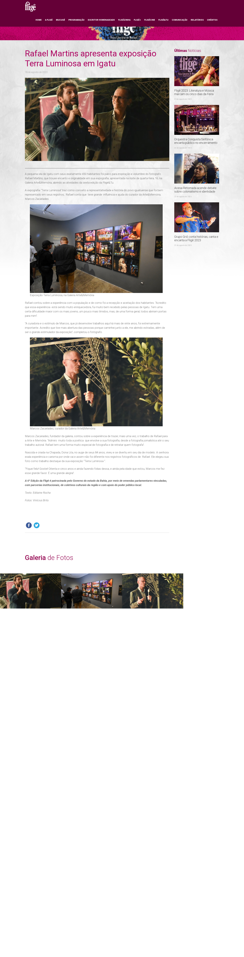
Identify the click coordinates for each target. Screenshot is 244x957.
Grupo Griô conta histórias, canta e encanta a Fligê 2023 (196, 238)
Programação (76, 20)
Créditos (212, 20)
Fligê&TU (163, 20)
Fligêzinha (124, 20)
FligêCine (149, 20)
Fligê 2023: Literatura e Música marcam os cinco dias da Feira (194, 92)
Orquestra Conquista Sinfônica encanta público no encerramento (195, 140)
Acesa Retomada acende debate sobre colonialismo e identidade (195, 189)
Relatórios (197, 20)
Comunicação (179, 20)
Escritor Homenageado (101, 20)
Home (39, 20)
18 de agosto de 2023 (36, 72)
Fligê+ (137, 20)
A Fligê (49, 20)
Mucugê (60, 20)
